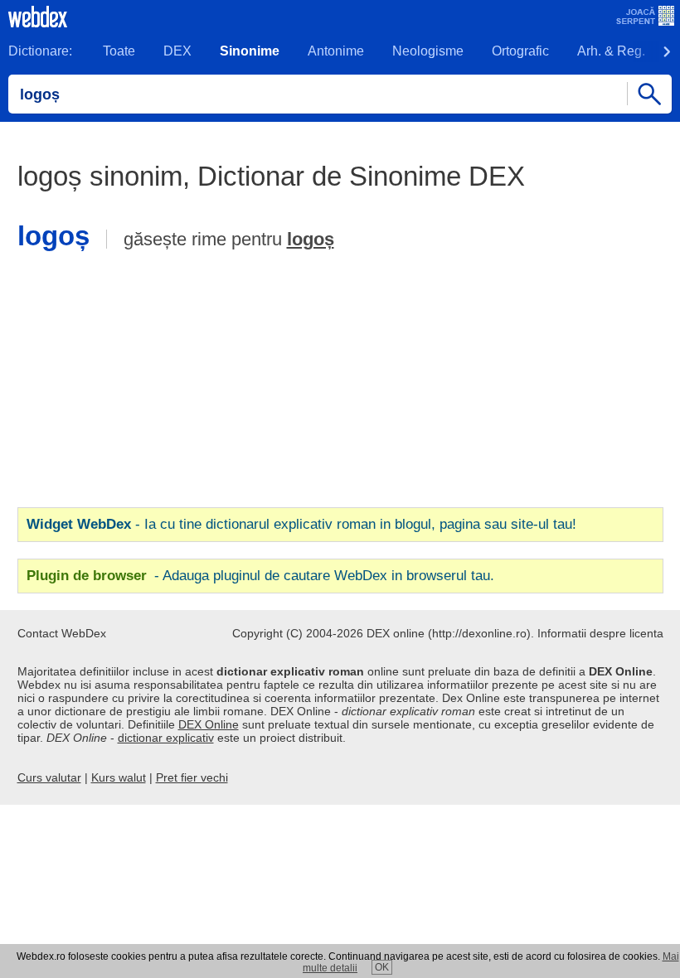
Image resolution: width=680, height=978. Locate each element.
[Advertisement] (340, 383)
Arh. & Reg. (611, 51)
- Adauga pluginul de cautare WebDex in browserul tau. (260, 575)
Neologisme (428, 51)
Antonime (336, 51)
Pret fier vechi (192, 777)
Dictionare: (40, 51)
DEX (177, 51)
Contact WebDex (61, 633)
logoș (310, 239)
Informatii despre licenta (600, 633)
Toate (119, 51)
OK (382, 967)
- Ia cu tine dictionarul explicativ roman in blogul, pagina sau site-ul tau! (301, 524)
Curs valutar (49, 777)
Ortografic (520, 51)
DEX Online (208, 724)
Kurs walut (118, 777)
